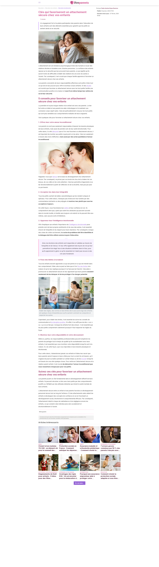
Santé (61, 444)
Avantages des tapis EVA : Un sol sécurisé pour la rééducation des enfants (69, 476)
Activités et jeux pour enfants (47, 472)
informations (84, 472)
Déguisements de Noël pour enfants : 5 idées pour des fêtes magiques (47, 476)
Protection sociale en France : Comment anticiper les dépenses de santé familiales (68, 448)
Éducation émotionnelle (64, 8)
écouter (84, 359)
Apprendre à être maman (108, 444)
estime (66, 208)
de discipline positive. (58, 322)
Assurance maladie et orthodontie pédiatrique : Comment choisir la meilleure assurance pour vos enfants (89, 448)
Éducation (41, 8)
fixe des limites (82, 266)
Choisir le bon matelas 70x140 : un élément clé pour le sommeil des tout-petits (48, 448)
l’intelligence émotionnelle (77, 224)
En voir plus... (79, 483)
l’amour (54, 177)
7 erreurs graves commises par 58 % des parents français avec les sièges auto (110, 448)
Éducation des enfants (51, 8)
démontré (55, 131)
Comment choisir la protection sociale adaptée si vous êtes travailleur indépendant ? (110, 476)
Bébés (40, 444)
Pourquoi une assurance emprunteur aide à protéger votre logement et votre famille (90, 476)
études (89, 86)
